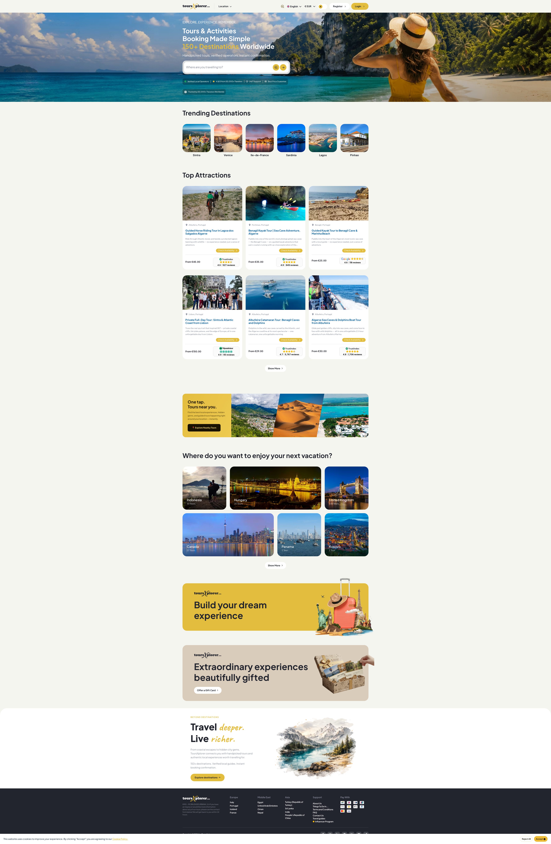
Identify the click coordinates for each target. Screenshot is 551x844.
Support (317, 797)
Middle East (264, 797)
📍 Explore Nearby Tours (204, 427)
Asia (287, 797)
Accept (539, 839)
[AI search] (282, 6)
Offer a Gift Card (206, 690)
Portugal (234, 805)
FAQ (315, 812)
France (233, 812)
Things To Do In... (320, 806)
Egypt (260, 802)
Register (338, 6)
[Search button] (283, 67)
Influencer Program (324, 821)
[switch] (322, 7)
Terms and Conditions (323, 809)
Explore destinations (206, 777)
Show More (274, 368)
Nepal (260, 812)
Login (358, 6)
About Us (317, 803)
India (287, 812)
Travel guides (319, 818)
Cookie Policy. (120, 838)
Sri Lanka (289, 808)
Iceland (233, 809)
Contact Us (318, 815)
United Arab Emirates (268, 805)
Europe (234, 797)
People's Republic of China (295, 816)
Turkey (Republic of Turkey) (294, 803)
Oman (260, 809)
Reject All (526, 839)
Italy (232, 802)
